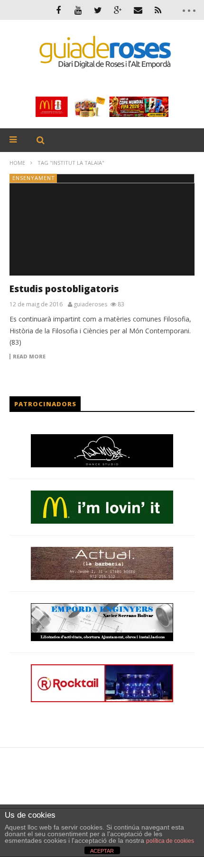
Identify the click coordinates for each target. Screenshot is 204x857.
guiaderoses (90, 304)
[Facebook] (58, 10)
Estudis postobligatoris (64, 289)
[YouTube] (78, 10)
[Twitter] (98, 10)
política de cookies (170, 841)
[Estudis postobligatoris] (102, 225)
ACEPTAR (102, 851)
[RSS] (158, 10)
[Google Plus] (118, 10)
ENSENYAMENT (33, 177)
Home (17, 162)
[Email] (138, 10)
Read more (29, 356)
